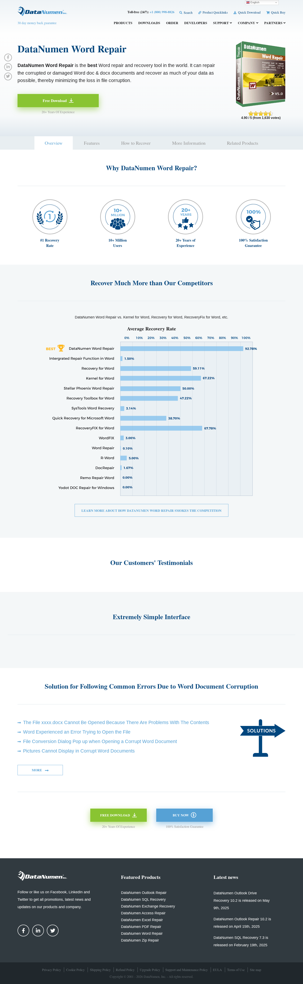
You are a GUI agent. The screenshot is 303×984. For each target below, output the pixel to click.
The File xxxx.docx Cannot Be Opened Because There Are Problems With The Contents (116, 722)
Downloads (149, 23)
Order (172, 23)
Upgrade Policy (150, 970)
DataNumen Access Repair (143, 913)
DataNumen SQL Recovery (143, 899)
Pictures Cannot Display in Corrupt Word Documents (79, 751)
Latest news (226, 877)
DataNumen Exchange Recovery (148, 906)
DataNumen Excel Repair (142, 920)
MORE (37, 770)
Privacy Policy (51, 970)
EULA (217, 970)
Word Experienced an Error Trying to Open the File (76, 732)
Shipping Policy (100, 970)
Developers (195, 23)
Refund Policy (125, 970)
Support (221, 23)
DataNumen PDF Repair (141, 927)
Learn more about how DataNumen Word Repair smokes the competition (151, 510)
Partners (273, 23)
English (254, 2)
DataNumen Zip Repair (140, 940)
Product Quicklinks (215, 12)
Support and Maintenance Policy (186, 970)
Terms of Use (236, 970)
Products (123, 23)
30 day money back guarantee (37, 23)
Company (246, 23)
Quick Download (248, 12)
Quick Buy (277, 12)
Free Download (55, 100)
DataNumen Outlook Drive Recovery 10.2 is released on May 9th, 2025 (242, 900)
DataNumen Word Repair (142, 933)
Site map (255, 970)
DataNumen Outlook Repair (144, 893)
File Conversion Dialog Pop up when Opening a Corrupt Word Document (100, 741)
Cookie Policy (75, 970)
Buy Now (181, 815)
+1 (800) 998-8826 (162, 11)
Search (188, 12)
